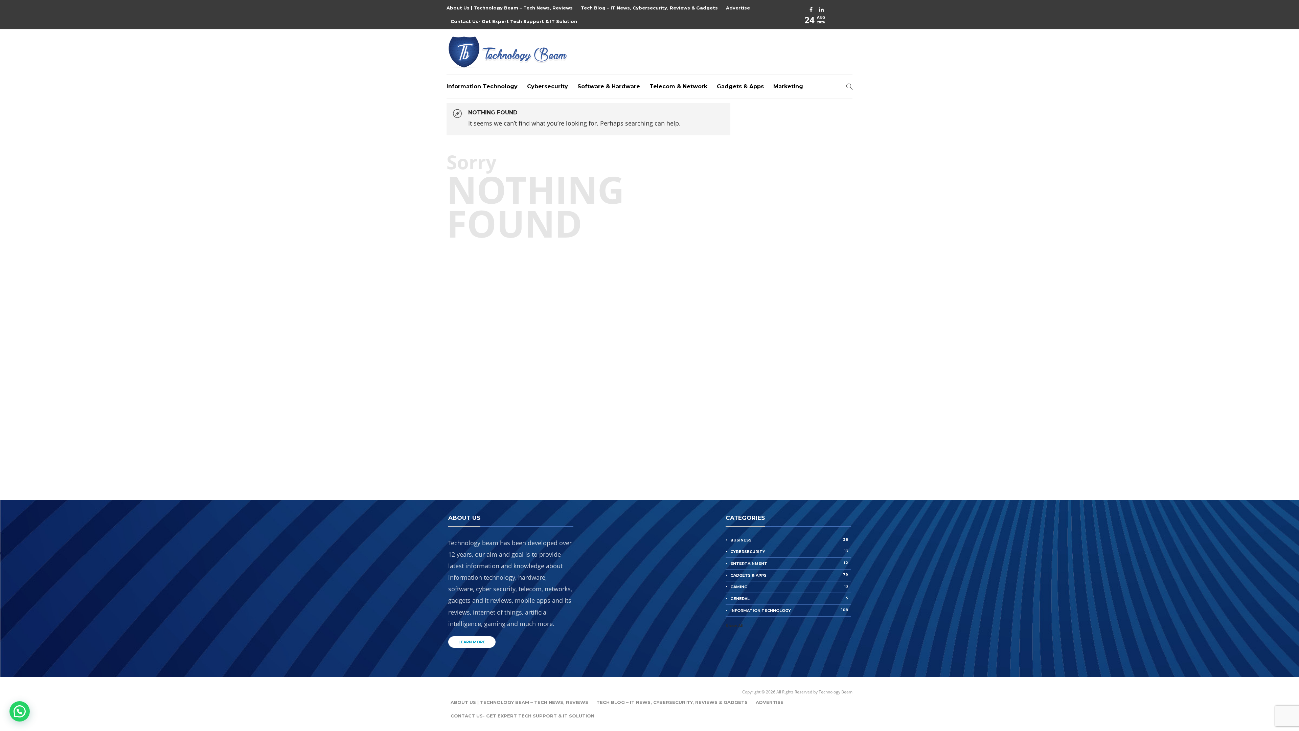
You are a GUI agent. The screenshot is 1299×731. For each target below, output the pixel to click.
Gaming (789, 586)
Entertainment (789, 563)
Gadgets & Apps (740, 86)
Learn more (471, 642)
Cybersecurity (547, 86)
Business (789, 539)
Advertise (738, 7)
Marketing (788, 86)
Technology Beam (835, 692)
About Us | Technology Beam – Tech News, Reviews (510, 7)
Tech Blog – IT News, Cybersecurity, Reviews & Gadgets (649, 7)
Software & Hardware (608, 86)
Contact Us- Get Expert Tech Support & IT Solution (514, 21)
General (789, 598)
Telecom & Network (678, 86)
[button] (19, 711)
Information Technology (482, 86)
